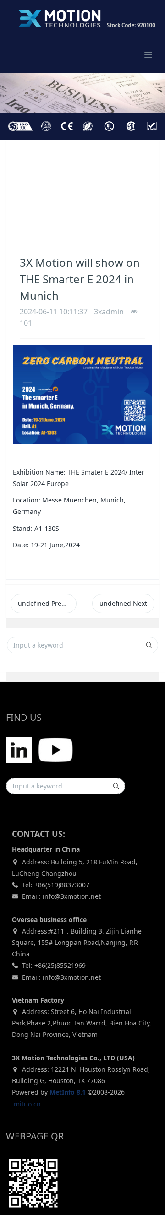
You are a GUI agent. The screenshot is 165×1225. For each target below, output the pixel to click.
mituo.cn (27, 1104)
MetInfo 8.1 (68, 1092)
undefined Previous (47, 603)
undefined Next (123, 603)
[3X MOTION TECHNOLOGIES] (78, 18)
